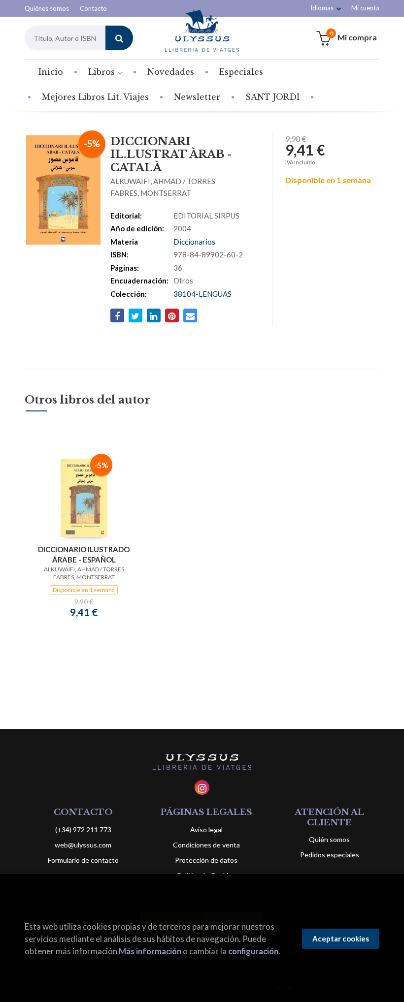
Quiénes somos (47, 8)
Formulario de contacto (83, 860)
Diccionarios (194, 241)
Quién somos (329, 839)
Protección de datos (206, 860)
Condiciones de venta (206, 845)
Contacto (93, 8)
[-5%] (84, 497)
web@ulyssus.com (83, 845)
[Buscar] (119, 38)
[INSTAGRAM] (202, 787)
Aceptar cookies (340, 938)
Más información (150, 951)
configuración (253, 951)
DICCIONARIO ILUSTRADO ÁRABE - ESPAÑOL (84, 554)
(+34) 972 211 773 (83, 829)
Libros (102, 72)
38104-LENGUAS (202, 293)
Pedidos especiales (329, 854)
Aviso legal (206, 829)
